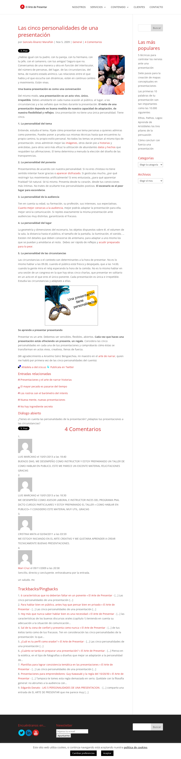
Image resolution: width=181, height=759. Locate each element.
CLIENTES (139, 7)
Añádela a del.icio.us (34, 367)
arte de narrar (106, 356)
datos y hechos (107, 147)
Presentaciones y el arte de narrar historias (46, 379)
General (77, 42)
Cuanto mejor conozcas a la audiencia (40, 207)
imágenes (71, 143)
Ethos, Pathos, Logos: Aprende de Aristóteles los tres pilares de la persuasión (150, 126)
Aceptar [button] (107, 753)
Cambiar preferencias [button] (83, 753)
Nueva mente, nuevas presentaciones (43, 399)
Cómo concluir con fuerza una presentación (149, 144)
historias (105, 143)
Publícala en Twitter (62, 367)
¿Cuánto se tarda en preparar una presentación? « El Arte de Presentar (63, 650)
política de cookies (135, 747)
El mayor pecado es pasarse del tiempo (44, 386)
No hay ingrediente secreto (37, 406)
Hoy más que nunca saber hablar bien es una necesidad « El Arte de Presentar (67, 614)
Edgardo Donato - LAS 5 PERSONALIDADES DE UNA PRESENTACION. (60, 687)
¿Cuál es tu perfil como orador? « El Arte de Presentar (52, 641)
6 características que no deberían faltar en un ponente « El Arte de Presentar (66, 595)
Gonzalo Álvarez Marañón (38, 42)
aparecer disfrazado (68, 173)
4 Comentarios (93, 42)
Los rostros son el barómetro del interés (44, 393)
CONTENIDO (118, 7)
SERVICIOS (96, 7)
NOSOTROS (79, 7)
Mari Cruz (24, 568)
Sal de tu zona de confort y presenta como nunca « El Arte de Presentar (63, 627)
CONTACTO (156, 7)
